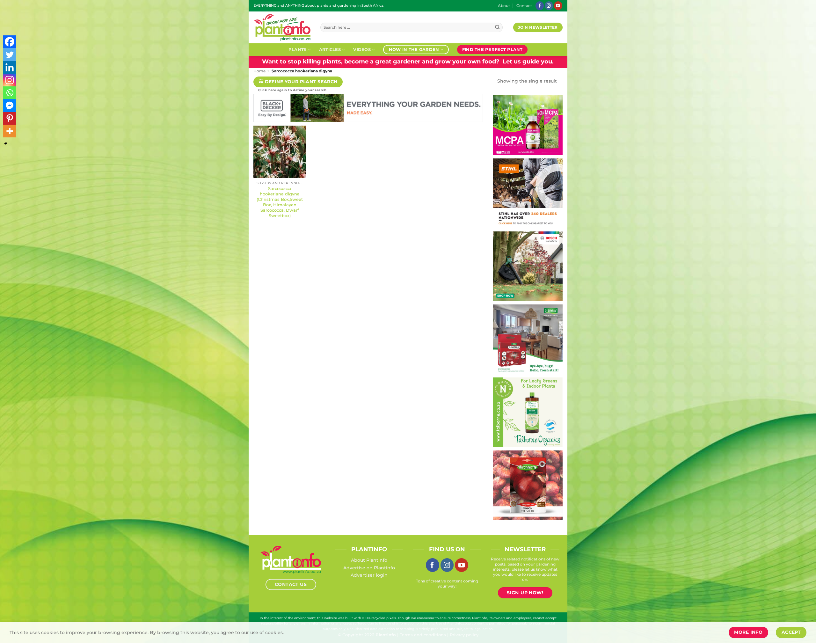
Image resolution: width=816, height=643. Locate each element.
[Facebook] (9, 41)
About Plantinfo (369, 560)
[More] (9, 131)
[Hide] (5, 143)
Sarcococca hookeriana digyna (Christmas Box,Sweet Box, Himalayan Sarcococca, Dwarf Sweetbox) (280, 202)
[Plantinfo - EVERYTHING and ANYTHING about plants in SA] (282, 27)
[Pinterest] (9, 118)
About (504, 6)
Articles (330, 49)
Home (259, 71)
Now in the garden (414, 49)
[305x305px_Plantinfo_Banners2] (503, 266)
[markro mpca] (496, 125)
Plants (297, 49)
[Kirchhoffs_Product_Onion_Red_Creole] (514, 485)
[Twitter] (9, 54)
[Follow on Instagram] (549, 5)
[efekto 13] (506, 339)
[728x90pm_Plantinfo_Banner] (482, 109)
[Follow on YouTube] (558, 5)
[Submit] (497, 28)
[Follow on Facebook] (540, 5)
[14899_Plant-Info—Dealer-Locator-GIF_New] (499, 193)
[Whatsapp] (9, 92)
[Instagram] (9, 80)
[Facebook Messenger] (9, 105)
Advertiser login (369, 575)
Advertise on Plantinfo (369, 568)
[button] (298, 82)
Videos (362, 49)
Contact (524, 6)
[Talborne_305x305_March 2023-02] (506, 412)
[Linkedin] (9, 67)
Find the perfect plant (492, 49)
